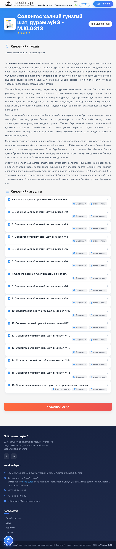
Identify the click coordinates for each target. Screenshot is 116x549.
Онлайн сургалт (45, 5)
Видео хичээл (101, 24)
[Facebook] (6, 456)
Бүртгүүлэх (103, 4)
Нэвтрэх (85, 3)
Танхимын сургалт (63, 5)
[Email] (14, 456)
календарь (27, 481)
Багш (8, 523)
